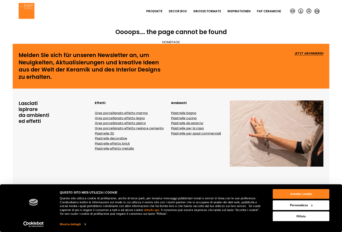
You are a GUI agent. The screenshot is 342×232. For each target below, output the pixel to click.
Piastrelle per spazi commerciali (196, 133)
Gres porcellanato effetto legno (120, 118)
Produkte (154, 11)
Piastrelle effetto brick (112, 143)
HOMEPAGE (171, 42)
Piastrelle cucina (184, 118)
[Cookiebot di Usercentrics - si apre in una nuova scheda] (33, 224)
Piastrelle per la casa (187, 128)
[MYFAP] (308, 11)
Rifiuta (301, 216)
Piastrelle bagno (183, 113)
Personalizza (299, 205)
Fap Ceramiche (269, 11)
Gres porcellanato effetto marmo (121, 113)
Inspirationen (239, 11)
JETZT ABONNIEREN (308, 53)
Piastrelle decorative (111, 138)
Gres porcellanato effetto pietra (120, 123)
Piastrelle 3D (104, 133)
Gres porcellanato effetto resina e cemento (129, 128)
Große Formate (207, 11)
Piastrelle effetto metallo (114, 148)
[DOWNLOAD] (300, 11)
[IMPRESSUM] (292, 11)
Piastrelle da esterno (187, 123)
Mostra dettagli (70, 224)
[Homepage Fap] (26, 11)
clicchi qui (151, 210)
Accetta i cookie (301, 194)
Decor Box (178, 11)
